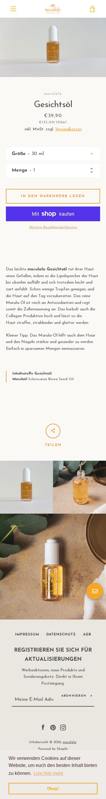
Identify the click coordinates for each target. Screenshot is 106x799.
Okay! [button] (53, 788)
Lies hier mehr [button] (48, 773)
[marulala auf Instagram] (63, 727)
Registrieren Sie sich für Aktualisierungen (53, 655)
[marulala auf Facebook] (43, 727)
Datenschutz (61, 634)
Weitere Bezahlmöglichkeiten (53, 227)
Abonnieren (74, 696)
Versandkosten (68, 129)
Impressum (27, 634)
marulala (69, 742)
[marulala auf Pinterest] (53, 727)
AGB (87, 634)
